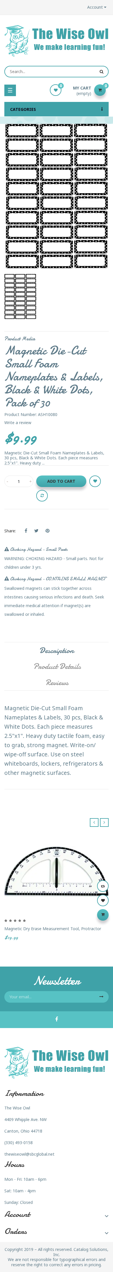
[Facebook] (56, 1019)
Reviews (56, 682)
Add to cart (61, 481)
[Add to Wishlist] (95, 481)
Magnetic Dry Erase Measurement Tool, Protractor (52, 928)
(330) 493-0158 (18, 1142)
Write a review (17, 422)
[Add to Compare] (42, 495)
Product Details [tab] (57, 666)
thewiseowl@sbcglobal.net (29, 1154)
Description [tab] (56, 650)
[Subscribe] (101, 997)
